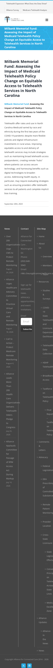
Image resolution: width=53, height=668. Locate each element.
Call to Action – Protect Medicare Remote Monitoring (10, 349)
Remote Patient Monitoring (44, 508)
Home (41, 236)
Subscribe (27, 329)
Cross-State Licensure (44, 538)
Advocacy (43, 457)
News (41, 650)
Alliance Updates (43, 620)
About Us (42, 245)
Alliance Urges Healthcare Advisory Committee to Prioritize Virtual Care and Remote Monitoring (10, 302)
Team (44, 274)
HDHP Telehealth (44, 364)
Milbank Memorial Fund (16, 104)
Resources (43, 281)
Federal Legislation (44, 468)
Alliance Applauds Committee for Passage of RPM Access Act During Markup (10, 460)
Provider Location (44, 523)
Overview (44, 256)
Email (23, 315)
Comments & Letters (43, 445)
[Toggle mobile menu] (47, 19)
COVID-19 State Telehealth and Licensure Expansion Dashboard (44, 322)
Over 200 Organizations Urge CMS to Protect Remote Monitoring (10, 251)
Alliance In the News (44, 637)
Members (44, 265)
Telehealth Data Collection (44, 349)
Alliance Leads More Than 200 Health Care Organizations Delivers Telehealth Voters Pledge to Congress (10, 400)
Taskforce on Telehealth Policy (44, 394)
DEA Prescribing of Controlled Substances (44, 487)
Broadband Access (44, 377)
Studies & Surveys (44, 294)
